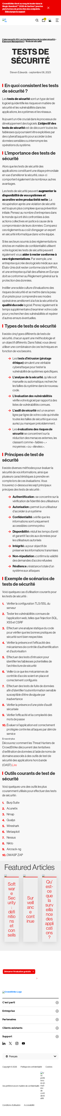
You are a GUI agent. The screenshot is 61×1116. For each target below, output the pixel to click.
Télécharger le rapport (15, 11)
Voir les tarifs (29, 978)
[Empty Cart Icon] (50, 20)
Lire (14, 765)
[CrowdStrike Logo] (4, 20)
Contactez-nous (46, 971)
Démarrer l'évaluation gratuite (17, 971)
